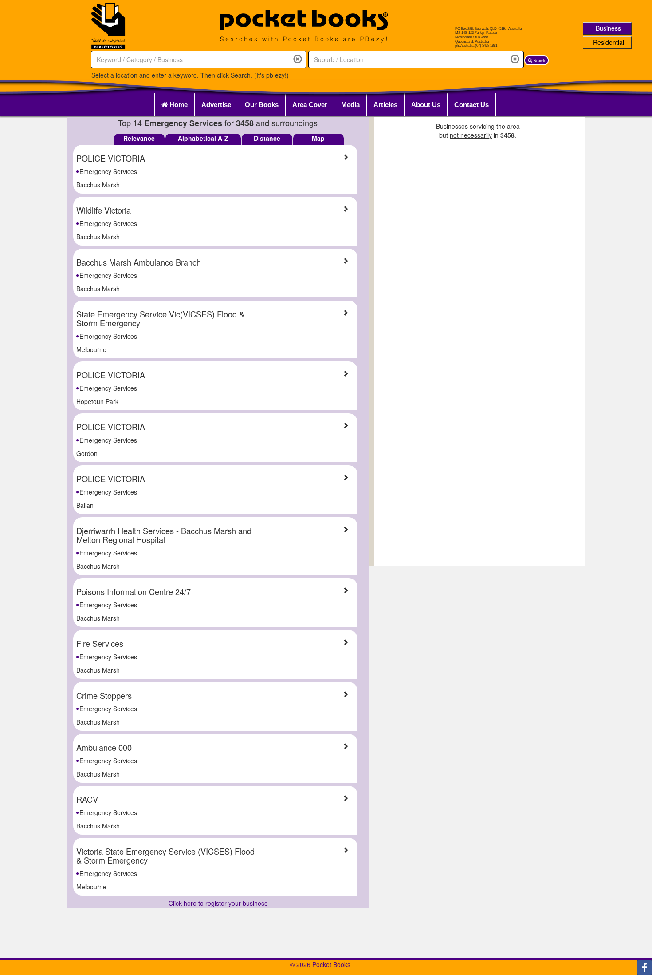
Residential (608, 42)
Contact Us (471, 104)
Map (318, 138)
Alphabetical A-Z (203, 138)
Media (350, 104)
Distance (267, 138)
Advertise (216, 104)
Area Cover (309, 104)
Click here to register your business (218, 903)
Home (178, 104)
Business (608, 28)
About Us (425, 104)
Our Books (262, 104)
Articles (385, 104)
